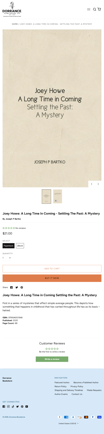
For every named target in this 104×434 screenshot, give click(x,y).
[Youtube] (26, 406)
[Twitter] (17, 406)
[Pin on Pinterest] (21, 287)
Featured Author (62, 382)
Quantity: (8, 254)
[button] (94, 9)
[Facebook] (4, 406)
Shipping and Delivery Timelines (69, 390)
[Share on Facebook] (11, 287)
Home (15, 24)
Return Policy (60, 386)
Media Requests (94, 390)
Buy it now (52, 278)
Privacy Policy (77, 386)
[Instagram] (8, 406)
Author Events (61, 394)
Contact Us (77, 394)
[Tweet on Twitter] (16, 287)
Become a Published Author (86, 382)
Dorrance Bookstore (17, 417)
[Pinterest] (22, 406)
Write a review (52, 359)
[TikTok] (13, 406)
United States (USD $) (68, 423)
